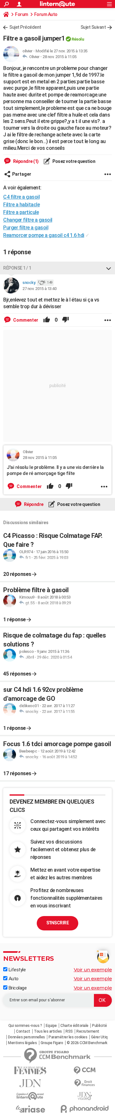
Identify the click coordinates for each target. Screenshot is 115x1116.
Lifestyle (16, 970)
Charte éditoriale (74, 1025)
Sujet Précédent (25, 27)
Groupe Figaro (52, 1043)
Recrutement (87, 1031)
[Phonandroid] (84, 1109)
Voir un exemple (93, 970)
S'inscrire (57, 922)
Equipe (51, 1025)
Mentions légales (22, 1043)
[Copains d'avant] (30, 1096)
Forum (21, 14)
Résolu (78, 39)
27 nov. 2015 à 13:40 (39, 288)
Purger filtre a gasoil (25, 228)
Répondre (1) (25, 161)
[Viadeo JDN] (84, 1096)
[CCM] (84, 1070)
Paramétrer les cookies (68, 1037)
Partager (21, 174)
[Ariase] (30, 1108)
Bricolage (17, 988)
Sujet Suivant (93, 27)
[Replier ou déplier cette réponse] (108, 268)
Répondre (33, 504)
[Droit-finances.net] (84, 1083)
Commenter (25, 320)
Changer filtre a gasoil (27, 220)
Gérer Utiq (99, 1037)
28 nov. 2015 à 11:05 (59, 56)
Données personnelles (26, 1037)
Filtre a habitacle (21, 205)
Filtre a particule (21, 212)
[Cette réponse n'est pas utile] (65, 320)
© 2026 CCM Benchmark (87, 1043)
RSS (69, 1031)
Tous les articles (48, 1031)
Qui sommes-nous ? (25, 1025)
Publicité (99, 1025)
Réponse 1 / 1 (17, 268)
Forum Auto (45, 14)
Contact (23, 1031)
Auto (13, 979)
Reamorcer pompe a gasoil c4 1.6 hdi (43, 235)
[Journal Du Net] (30, 1083)
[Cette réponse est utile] (46, 320)
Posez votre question (74, 161)
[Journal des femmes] (30, 1070)
